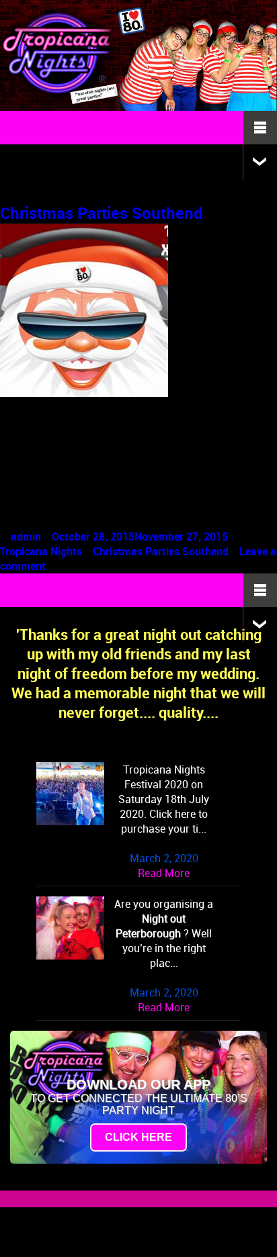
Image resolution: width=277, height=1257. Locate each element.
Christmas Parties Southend (101, 213)
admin (26, 536)
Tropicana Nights (41, 551)
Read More (164, 873)
